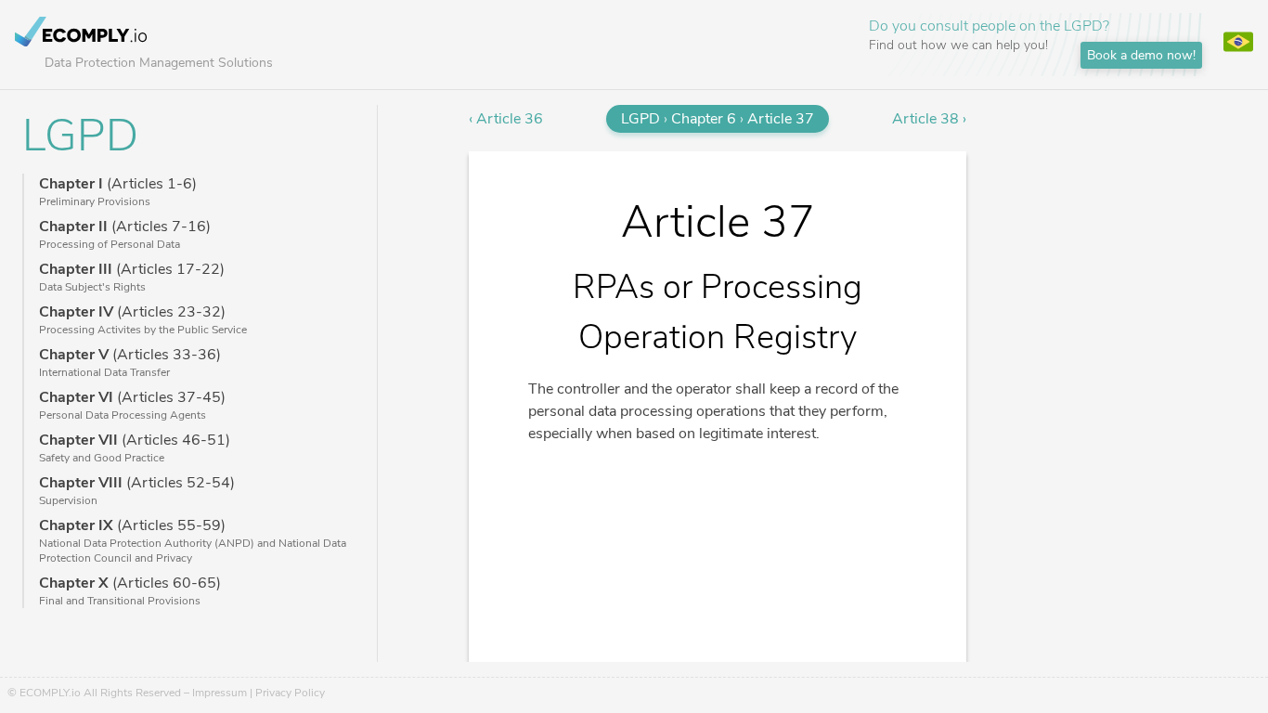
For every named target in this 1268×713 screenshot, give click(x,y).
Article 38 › (929, 119)
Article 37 (780, 119)
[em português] (1238, 44)
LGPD (80, 135)
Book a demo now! (1141, 55)
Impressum (219, 692)
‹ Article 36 (506, 119)
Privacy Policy (290, 692)
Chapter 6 (703, 119)
